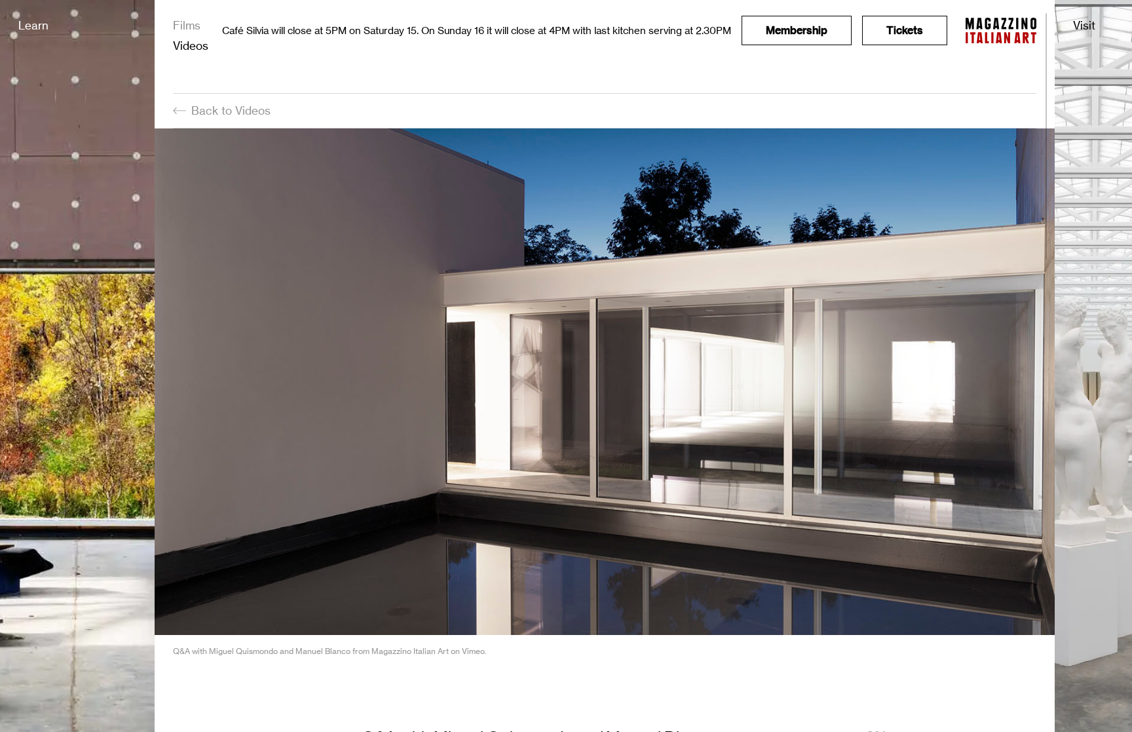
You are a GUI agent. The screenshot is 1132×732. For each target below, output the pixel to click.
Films (186, 25)
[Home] (1001, 30)
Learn (33, 25)
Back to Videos (231, 110)
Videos (190, 45)
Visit (1084, 25)
